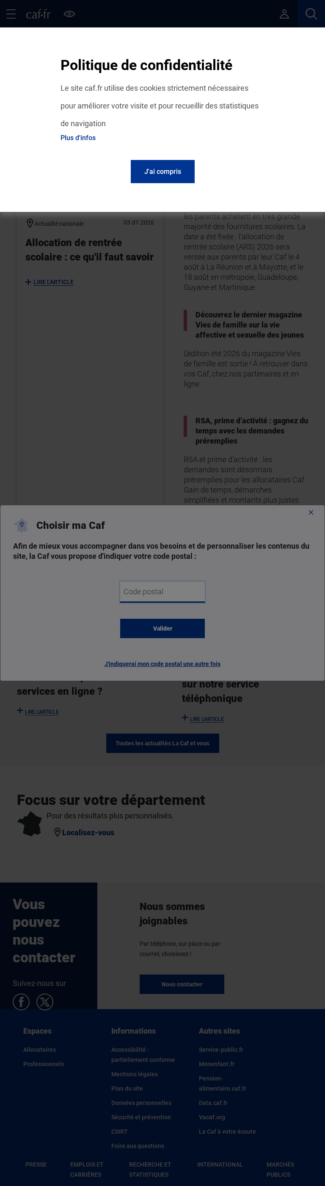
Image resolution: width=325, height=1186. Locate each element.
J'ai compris (162, 172)
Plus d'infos (78, 138)
